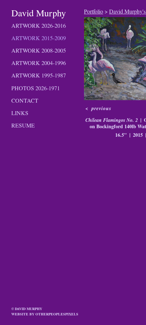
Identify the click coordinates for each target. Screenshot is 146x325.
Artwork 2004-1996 (38, 62)
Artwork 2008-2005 (38, 50)
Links (19, 113)
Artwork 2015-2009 (38, 38)
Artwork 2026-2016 (38, 25)
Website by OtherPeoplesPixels (44, 314)
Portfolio (93, 11)
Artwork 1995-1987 (38, 75)
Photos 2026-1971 (35, 88)
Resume (23, 125)
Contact (24, 100)
